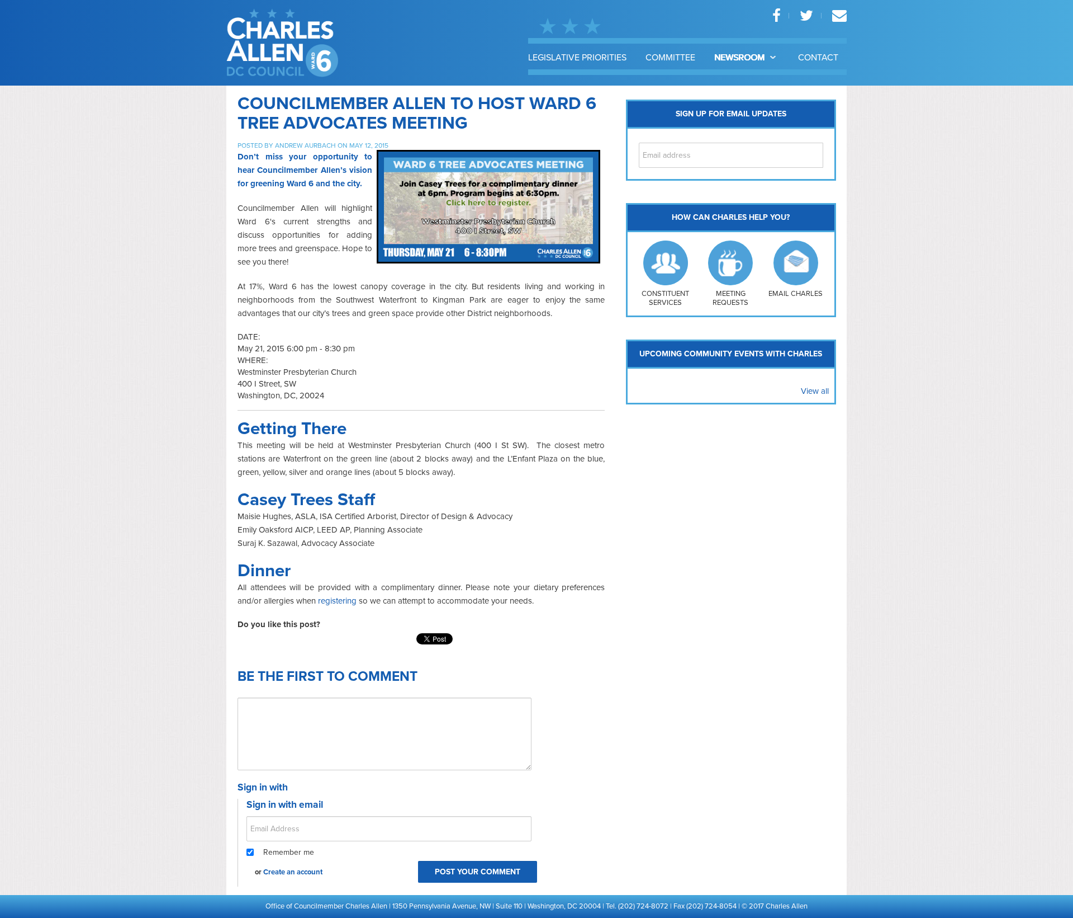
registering (337, 601)
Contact (818, 57)
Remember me (288, 852)
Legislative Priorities (577, 57)
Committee (670, 57)
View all (815, 391)
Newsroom (740, 57)
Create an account (292, 872)
